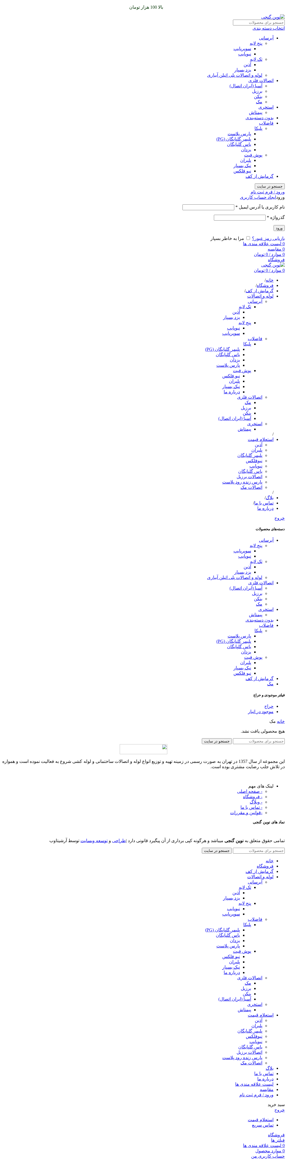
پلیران (245, 160)
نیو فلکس (242, 171)
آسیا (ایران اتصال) (246, 85)
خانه (281, 721)
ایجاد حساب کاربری (258, 197)
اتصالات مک (251, 487)
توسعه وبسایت (94, 840)
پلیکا (258, 128)
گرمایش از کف (260, 176)
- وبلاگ (256, 802)
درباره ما (232, 391)
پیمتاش (255, 112)
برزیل (257, 91)
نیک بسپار (242, 165)
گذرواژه (276, 217)
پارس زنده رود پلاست (242, 482)
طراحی (119, 840)
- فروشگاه (252, 796)
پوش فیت (253, 155)
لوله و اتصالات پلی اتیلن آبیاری (234, 75)
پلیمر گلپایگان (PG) (233, 139)
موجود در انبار (261, 711)
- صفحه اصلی (249, 791)
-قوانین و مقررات (246, 812)
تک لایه (256, 59)
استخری (266, 107)
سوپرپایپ (242, 48)
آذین (247, 64)
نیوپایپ (244, 54)
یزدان (246, 149)
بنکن (258, 96)
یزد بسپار (242, 69)
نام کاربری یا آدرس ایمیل (260, 207)
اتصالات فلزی (261, 80)
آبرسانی (266, 38)
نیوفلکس (254, 460)
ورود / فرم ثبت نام (256, 1094)
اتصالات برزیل (249, 476)
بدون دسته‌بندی (260, 117)
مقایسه (267, 1089)
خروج (279, 518)
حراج (269, 706)
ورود (279, 228)
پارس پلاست (239, 133)
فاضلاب (266, 123)
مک (259, 101)
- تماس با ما (251, 807)
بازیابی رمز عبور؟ (268, 238)
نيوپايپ (255, 466)
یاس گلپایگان (239, 144)
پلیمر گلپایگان (249, 455)
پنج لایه (256, 43)
